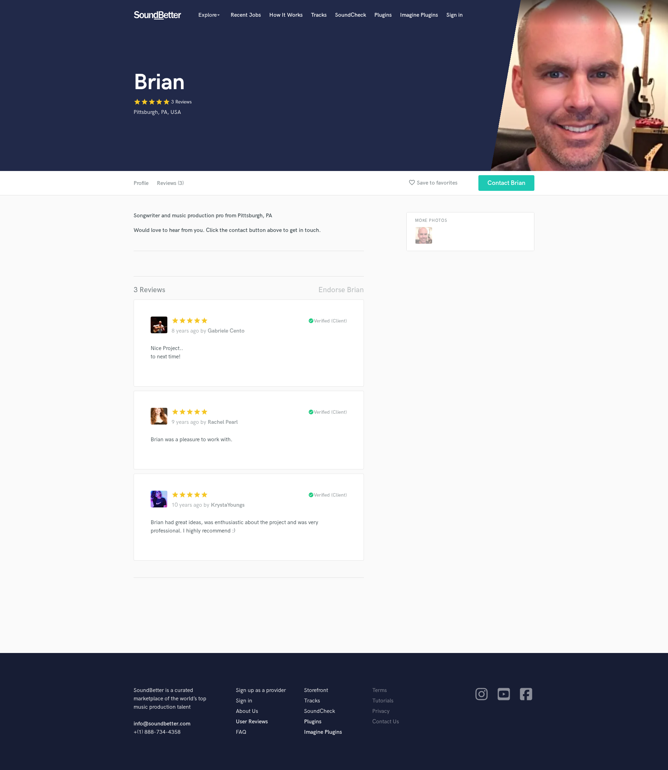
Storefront (316, 690)
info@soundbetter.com (162, 724)
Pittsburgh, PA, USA (157, 112)
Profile (141, 183)
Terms (379, 690)
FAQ (241, 732)
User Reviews (252, 721)
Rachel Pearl (223, 422)
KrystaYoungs (228, 505)
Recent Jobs (246, 15)
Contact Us (385, 721)
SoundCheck (350, 15)
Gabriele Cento (226, 331)
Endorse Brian (341, 290)
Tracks (319, 15)
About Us (247, 711)
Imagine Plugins (419, 15)
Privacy (381, 711)
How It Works (286, 15)
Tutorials (382, 701)
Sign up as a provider (261, 690)
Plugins (383, 15)
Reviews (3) (170, 183)
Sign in (454, 15)
